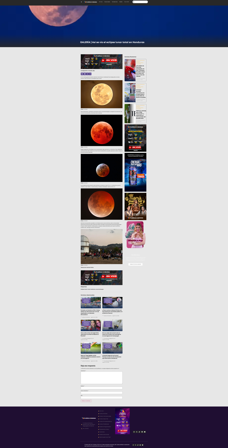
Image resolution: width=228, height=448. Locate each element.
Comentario (83, 370)
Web (81, 395)
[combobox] (140, 2)
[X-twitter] (137, 432)
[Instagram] (134, 432)
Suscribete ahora (135, 255)
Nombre (82, 386)
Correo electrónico (84, 390)
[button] (82, 74)
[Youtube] (145, 432)
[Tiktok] (139, 432)
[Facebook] (142, 432)
